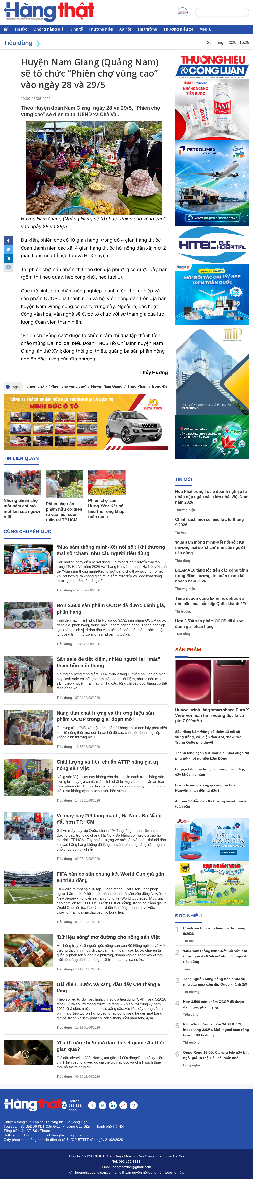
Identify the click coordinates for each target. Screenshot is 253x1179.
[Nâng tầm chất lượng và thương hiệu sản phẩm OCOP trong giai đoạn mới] (28, 727)
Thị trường (147, 29)
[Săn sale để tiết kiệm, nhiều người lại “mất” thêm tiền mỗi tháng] (28, 674)
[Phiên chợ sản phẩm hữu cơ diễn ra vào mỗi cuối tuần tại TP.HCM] (64, 484)
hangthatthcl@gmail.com (131, 1167)
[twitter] (8, 249)
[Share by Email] (8, 267)
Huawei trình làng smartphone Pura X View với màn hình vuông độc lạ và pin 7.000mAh (212, 715)
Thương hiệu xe (178, 29)
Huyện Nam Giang (106, 386)
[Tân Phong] (212, 370)
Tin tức (20, 29)
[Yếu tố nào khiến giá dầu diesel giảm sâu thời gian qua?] (28, 1052)
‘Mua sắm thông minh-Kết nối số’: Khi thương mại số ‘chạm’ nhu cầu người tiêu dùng (210, 547)
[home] (49, 12)
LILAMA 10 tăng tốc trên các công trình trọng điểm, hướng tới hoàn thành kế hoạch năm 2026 (211, 575)
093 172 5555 (130, 1161)
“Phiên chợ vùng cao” (67, 386)
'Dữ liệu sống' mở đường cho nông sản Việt (108, 937)
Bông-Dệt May (164, 386)
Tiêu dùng (64, 590)
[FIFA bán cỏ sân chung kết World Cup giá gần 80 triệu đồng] (28, 887)
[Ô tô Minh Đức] (86, 422)
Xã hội (125, 29)
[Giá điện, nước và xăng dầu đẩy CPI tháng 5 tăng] (28, 996)
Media (205, 29)
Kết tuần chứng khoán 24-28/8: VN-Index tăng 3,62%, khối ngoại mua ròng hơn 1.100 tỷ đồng (216, 1029)
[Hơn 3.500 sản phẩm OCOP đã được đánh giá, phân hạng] (28, 615)
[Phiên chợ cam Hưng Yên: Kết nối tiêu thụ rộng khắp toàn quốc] (107, 482)
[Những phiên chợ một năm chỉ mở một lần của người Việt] (22, 482)
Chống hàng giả (48, 29)
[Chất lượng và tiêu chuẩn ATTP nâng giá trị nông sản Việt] (28, 777)
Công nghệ (191, 1065)
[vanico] (212, 294)
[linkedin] (8, 258)
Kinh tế (76, 29)
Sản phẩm (188, 649)
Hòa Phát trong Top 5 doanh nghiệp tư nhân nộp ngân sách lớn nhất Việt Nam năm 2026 (211, 496)
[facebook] (8, 240)
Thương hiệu (101, 29)
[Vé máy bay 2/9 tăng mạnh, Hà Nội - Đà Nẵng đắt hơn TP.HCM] (28, 826)
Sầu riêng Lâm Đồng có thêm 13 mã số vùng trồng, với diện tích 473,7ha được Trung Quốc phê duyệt (208, 737)
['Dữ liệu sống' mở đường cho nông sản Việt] (28, 950)
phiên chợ (35, 386)
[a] (183, 12)
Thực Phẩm (137, 386)
